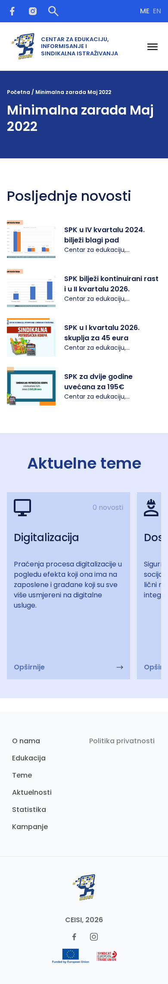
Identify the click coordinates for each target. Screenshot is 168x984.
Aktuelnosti (32, 792)
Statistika (29, 809)
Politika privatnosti (122, 741)
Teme (22, 775)
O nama (26, 741)
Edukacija (29, 758)
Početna (18, 92)
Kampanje (30, 827)
